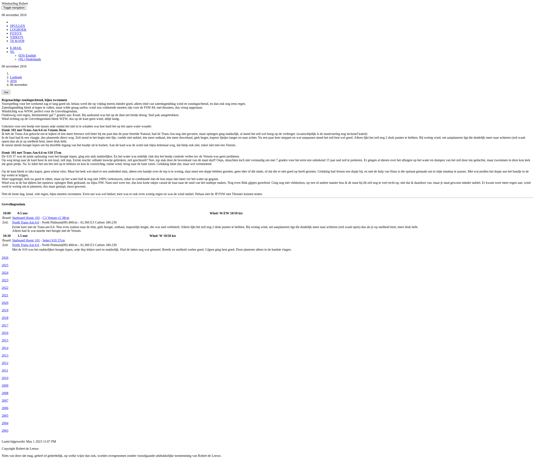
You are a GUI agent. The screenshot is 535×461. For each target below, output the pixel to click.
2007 (5, 400)
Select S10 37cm (54, 240)
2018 (5, 318)
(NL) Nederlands (29, 59)
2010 (5, 378)
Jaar (6, 92)
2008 (5, 393)
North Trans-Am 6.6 (25, 222)
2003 (5, 430)
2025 (5, 265)
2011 (5, 370)
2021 (5, 295)
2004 (5, 423)
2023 (5, 280)
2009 (5, 385)
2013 (5, 355)
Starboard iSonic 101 (26, 218)
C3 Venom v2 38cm (56, 218)
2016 (13, 81)
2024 (5, 272)
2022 (5, 288)
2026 (5, 257)
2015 (5, 340)
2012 (5, 363)
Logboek (16, 77)
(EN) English (27, 55)
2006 (5, 408)
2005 (5, 415)
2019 (5, 310)
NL (12, 51)
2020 (5, 303)
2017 (5, 325)
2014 (5, 348)
